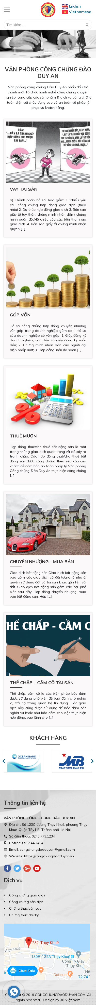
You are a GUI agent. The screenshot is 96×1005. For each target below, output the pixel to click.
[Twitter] (17, 868)
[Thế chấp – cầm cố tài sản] (48, 645)
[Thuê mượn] (48, 399)
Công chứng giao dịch (27, 895)
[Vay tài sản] (48, 152)
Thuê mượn (23, 436)
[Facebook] (7, 868)
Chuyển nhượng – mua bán (42, 561)
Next (92, 761)
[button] (7, 44)
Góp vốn (20, 315)
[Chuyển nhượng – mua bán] (48, 524)
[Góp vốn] (48, 278)
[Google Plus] (27, 868)
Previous (3, 761)
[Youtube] (37, 868)
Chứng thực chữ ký (24, 915)
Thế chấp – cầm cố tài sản (42, 682)
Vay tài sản (23, 189)
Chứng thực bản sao (25, 908)
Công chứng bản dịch (26, 902)
